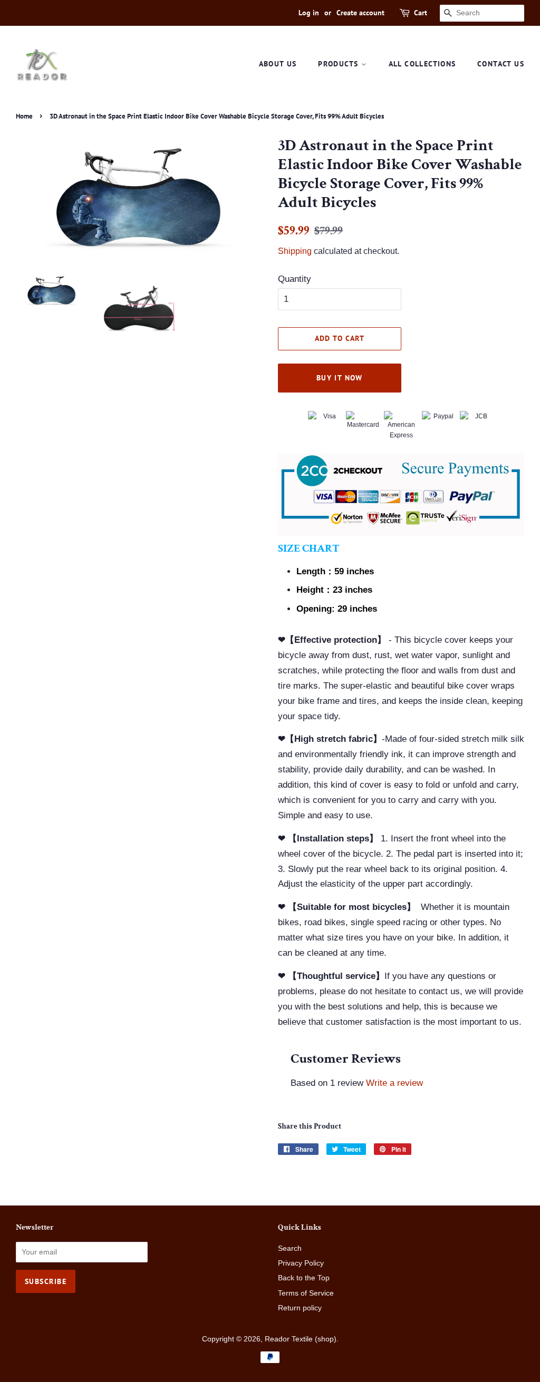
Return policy (300, 1307)
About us (278, 63)
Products (339, 63)
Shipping (295, 251)
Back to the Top (304, 1277)
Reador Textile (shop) (300, 1339)
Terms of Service (306, 1293)
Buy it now (339, 378)
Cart (420, 12)
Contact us (500, 63)
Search (290, 1248)
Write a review (394, 1083)
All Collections (422, 63)
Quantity (294, 279)
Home (24, 116)
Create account (360, 12)
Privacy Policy (301, 1263)
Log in (308, 12)
